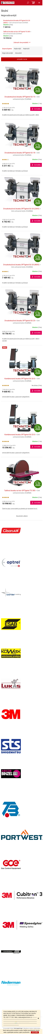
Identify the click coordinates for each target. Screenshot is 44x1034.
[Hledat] (28, 3)
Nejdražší (26, 48)
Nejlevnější (17, 48)
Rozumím (35, 1032)
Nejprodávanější (7, 53)
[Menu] (39, 3)
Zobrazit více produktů (21, 42)
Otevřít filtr (22, 59)
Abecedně (18, 53)
